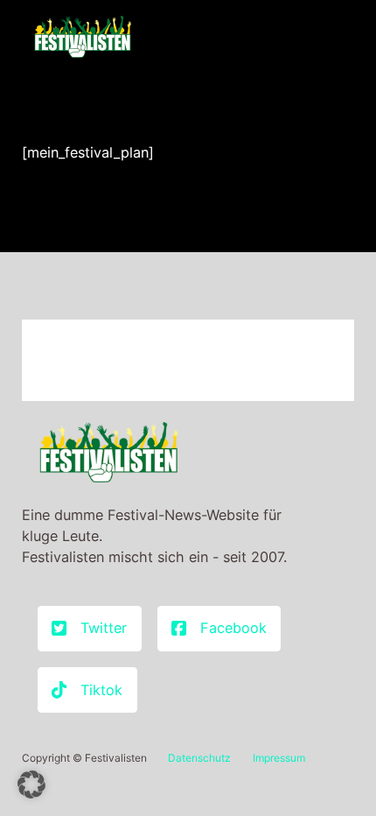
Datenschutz (199, 757)
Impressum (279, 757)
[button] (31, 784)
